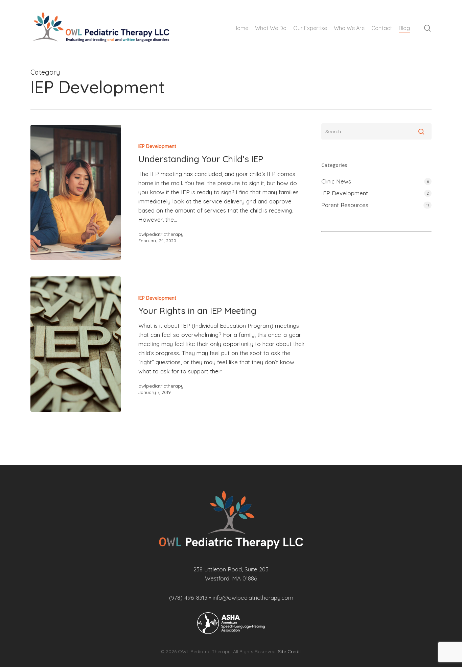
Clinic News (336, 181)
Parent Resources (344, 204)
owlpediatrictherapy (161, 234)
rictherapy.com (273, 597)
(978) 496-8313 (188, 597)
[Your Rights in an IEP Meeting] (75, 344)
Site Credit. (290, 651)
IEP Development (157, 146)
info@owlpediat (233, 597)
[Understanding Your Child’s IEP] (75, 192)
